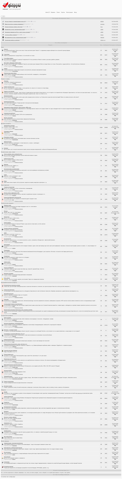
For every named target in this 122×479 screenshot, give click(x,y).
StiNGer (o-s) (102, 36)
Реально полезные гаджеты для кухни (13, 23)
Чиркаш (101, 31)
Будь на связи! (7, 317)
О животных (7, 256)
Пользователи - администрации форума (13, 447)
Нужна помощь (7, 222)
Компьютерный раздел (9, 339)
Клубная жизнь (7, 430)
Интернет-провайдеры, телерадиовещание (13, 323)
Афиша (5, 68)
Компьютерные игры (9, 158)
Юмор (5, 181)
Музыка (6, 211)
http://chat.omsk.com (8, 403)
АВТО (5, 232)
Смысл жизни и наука (10, 39)
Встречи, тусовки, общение (10, 417)
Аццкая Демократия (8, 396)
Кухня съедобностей (8, 267)
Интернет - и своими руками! (10, 329)
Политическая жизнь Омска (10, 73)
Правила (53, 12)
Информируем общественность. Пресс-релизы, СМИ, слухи (17, 107)
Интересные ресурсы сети (10, 358)
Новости (6, 49)
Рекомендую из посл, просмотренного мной (15, 26)
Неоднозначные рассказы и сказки (12, 285)
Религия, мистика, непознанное (11, 228)
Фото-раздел (7, 244)
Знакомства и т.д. (8, 422)
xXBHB (101, 26)
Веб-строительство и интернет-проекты (13, 364)
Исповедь (6, 411)
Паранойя (6, 299)
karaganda (102, 20)
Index (46, 12)
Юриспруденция (7, 141)
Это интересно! (7, 238)
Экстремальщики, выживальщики (11, 168)
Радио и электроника (9, 381)
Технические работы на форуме (12, 36)
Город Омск (6, 54)
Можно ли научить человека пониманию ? (14, 20)
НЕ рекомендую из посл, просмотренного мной (15, 34)
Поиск (58, 12)
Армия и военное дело (9, 86)
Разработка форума (8, 466)
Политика (6, 80)
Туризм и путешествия (9, 187)
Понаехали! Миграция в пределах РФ (12, 197)
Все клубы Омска (8, 436)
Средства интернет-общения (10, 350)
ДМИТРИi (102, 34)
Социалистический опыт (9, 113)
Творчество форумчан (9, 289)
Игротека (6, 164)
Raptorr (101, 39)
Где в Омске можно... (9, 58)
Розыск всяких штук (8, 354)
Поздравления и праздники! (10, 406)
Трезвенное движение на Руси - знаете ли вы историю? (17, 28)
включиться (80, 393)
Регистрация (69, 12)
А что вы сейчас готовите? (11, 31)
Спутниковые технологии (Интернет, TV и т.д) (14, 333)
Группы (63, 12)
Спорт (5, 174)
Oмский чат (6, 402)
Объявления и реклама (9, 125)
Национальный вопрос (9, 101)
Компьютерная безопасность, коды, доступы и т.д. (15, 344)
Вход (75, 12)
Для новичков (7, 456)
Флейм (5, 391)
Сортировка (6, 461)
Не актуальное (7, 452)
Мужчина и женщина (8, 273)
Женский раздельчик (8, 293)
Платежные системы (9, 137)
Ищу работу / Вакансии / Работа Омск (12, 62)
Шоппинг (6, 148)
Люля (101, 23)
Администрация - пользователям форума (13, 443)
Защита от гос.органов (9, 91)
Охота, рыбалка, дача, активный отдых (13, 154)
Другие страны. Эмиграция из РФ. (11, 192)
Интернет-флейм (8, 370)
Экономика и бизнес (8, 131)
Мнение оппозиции (8, 117)
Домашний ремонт (8, 376)
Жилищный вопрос (8, 95)
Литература (6, 216)
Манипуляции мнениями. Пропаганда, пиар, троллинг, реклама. (18, 309)
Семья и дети (7, 261)
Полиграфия (7, 250)
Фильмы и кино (7, 205)
